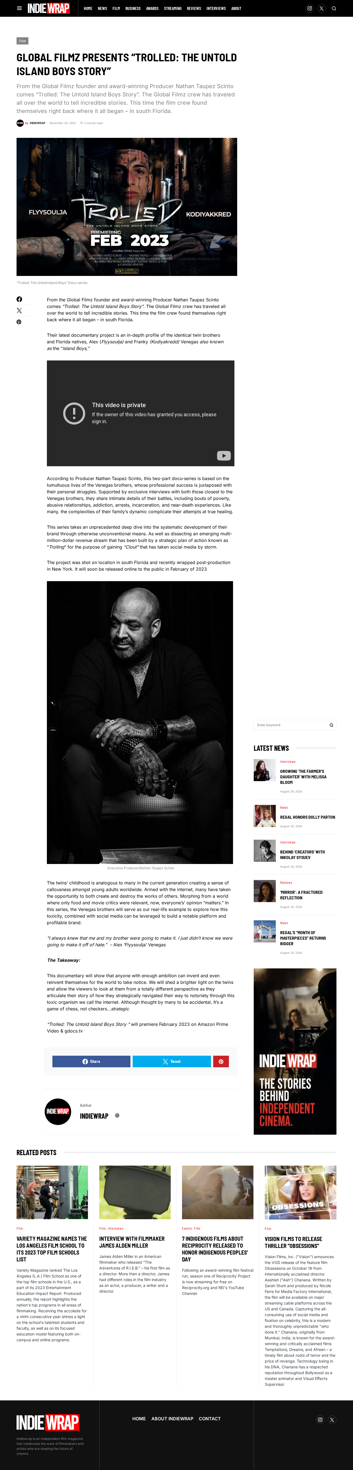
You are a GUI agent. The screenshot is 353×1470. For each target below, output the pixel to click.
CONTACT (210, 1418)
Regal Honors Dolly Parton (307, 817)
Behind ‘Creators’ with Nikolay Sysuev (302, 854)
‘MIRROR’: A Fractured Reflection (301, 894)
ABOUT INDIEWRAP (172, 1418)
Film (22, 41)
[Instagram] (309, 8)
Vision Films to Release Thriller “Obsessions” (293, 1242)
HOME (139, 1418)
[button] (19, 8)
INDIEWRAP (94, 1115)
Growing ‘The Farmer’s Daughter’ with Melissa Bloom (303, 776)
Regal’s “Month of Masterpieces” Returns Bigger (303, 938)
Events (187, 1228)
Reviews (286, 882)
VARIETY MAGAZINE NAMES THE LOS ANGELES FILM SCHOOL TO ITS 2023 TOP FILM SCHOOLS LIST (52, 1249)
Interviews (288, 761)
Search (331, 725)
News (284, 807)
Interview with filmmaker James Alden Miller (132, 1242)
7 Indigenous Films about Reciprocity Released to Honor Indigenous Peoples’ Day (215, 1249)
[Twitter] (321, 8)
